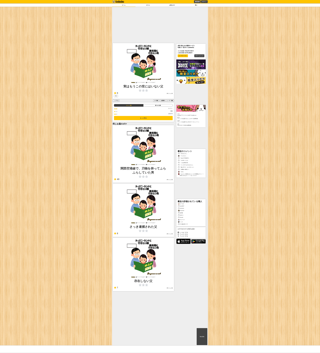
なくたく (170, 108)
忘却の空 (170, 113)
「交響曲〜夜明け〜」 (185, 169)
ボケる (148, 5)
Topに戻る (202, 336)
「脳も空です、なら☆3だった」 (187, 167)
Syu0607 (182, 206)
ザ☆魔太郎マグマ (184, 224)
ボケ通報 (156, 100)
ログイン (204, 1)
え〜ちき (182, 203)
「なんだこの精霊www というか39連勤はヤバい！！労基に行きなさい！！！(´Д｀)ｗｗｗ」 (192, 174)
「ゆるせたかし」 (184, 153)
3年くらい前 (170, 93)
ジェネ (181, 221)
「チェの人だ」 (183, 155)
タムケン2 (182, 219)
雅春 (171, 111)
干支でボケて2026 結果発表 (184, 124)
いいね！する (183, 232)
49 (118, 179)
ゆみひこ (182, 215)
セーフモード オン (183, 55)
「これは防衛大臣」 (184, 162)
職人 (196, 5)
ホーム (124, 5)
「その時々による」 (184, 160)
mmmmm (182, 208)
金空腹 (181, 212)
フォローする (183, 234)
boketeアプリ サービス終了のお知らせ (186, 114)
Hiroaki (181, 217)
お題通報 (163, 100)
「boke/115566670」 (185, 158)
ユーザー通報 (170, 100)
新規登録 (197, 1)
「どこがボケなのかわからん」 (187, 165)
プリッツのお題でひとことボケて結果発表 (187, 118)
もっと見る (143, 118)
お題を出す (172, 5)
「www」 (182, 171)
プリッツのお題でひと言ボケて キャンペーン (188, 121)
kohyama (182, 210)
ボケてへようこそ (199, 55)
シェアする (116, 100)
